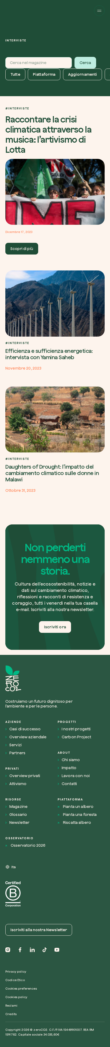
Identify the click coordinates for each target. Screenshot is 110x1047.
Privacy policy (15, 971)
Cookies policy (16, 997)
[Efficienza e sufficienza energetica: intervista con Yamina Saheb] (55, 320)
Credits (11, 1014)
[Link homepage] (41, 678)
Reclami (11, 1005)
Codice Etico (15, 980)
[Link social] (7, 949)
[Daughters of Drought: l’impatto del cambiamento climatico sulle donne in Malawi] (55, 440)
